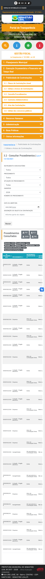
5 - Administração (11, 124)
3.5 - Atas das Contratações (14, 105)
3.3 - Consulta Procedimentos (15, 94)
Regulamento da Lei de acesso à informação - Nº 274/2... (23, 12)
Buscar (8, 224)
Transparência (9, 145)
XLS (34, 233)
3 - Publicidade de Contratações (17, 77)
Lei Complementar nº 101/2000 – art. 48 (22, 57)
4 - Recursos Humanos (13, 118)
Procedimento (17, 257)
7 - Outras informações (13, 136)
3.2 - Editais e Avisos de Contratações (18, 89)
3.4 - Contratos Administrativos (16, 100)
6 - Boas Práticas (11, 130)
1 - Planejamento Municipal (15, 62)
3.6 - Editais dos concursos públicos (18, 111)
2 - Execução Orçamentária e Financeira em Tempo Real (22, 70)
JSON (26, 237)
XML (35, 237)
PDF (26, 233)
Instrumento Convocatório (32, 256)
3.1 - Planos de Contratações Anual (17, 83)
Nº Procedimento (7, 256)
